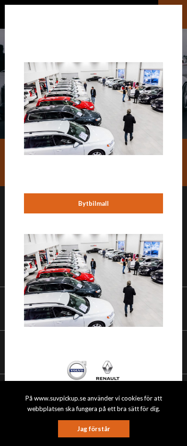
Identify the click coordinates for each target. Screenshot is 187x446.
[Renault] (107, 369)
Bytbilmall (93, 203)
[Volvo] (76, 369)
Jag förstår (93, 429)
